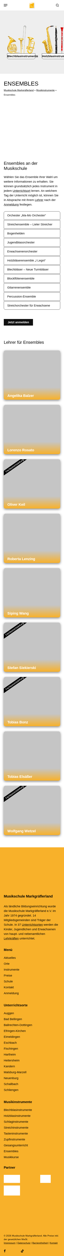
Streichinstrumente (16, 1127)
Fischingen (11, 1048)
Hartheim (10, 1054)
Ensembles (11, 1151)
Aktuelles (10, 957)
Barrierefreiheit (40, 1243)
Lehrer (39, 200)
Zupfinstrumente (14, 1139)
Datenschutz (23, 1243)
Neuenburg (11, 1078)
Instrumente (11, 969)
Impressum (9, 1243)
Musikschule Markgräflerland (19, 90)
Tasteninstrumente (16, 1133)
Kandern (9, 1066)
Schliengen (11, 1090)
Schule (8, 981)
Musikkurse (11, 1157)
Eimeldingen (12, 1036)
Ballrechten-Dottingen (18, 1025)
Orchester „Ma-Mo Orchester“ (26, 215)
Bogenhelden (16, 233)
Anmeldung (11, 204)
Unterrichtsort (21, 190)
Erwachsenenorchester (22, 251)
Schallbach (11, 1084)
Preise (8, 975)
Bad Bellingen (13, 1019)
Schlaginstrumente (16, 1121)
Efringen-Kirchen (15, 1031)
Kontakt (9, 987)
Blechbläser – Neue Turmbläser (28, 269)
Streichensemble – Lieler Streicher (29, 224)
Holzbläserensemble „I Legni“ (26, 260)
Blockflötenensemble (20, 278)
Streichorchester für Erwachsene (28, 305)
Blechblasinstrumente (18, 1110)
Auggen (9, 1013)
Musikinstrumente (45, 90)
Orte (7, 963)
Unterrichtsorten (32, 924)
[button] (5, 5)
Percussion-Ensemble (21, 296)
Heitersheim (12, 1060)
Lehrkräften (11, 938)
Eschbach (10, 1042)
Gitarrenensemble (19, 287)
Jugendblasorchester (21, 242)
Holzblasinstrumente (17, 1115)
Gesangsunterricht (16, 1145)
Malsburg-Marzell (15, 1072)
